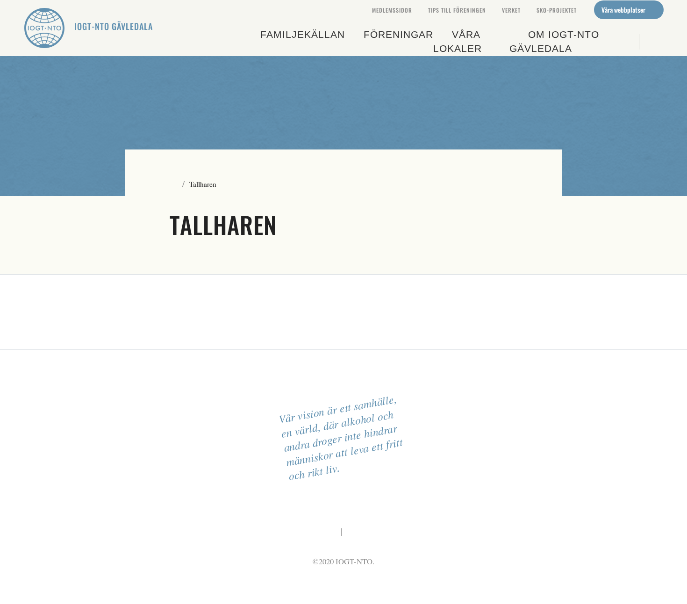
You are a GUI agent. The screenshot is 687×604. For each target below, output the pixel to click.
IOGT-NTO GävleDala (113, 26)
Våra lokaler (457, 41)
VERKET (511, 10)
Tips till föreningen (457, 10)
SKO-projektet (557, 10)
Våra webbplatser (624, 9)
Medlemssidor (392, 10)
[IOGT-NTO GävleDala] (44, 28)
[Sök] (651, 42)
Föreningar (398, 34)
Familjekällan (302, 34)
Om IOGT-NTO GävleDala (554, 41)
